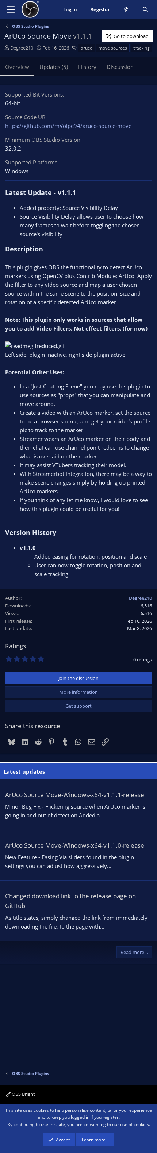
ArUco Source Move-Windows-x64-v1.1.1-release (74, 794)
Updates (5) (53, 66)
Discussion (120, 66)
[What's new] (126, 10)
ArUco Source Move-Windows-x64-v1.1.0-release (74, 845)
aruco (86, 48)
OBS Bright (23, 1094)
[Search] (145, 10)
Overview (17, 66)
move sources (113, 48)
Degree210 (21, 47)
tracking (141, 48)
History (87, 66)
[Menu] (10, 9)
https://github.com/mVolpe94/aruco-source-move (68, 125)
